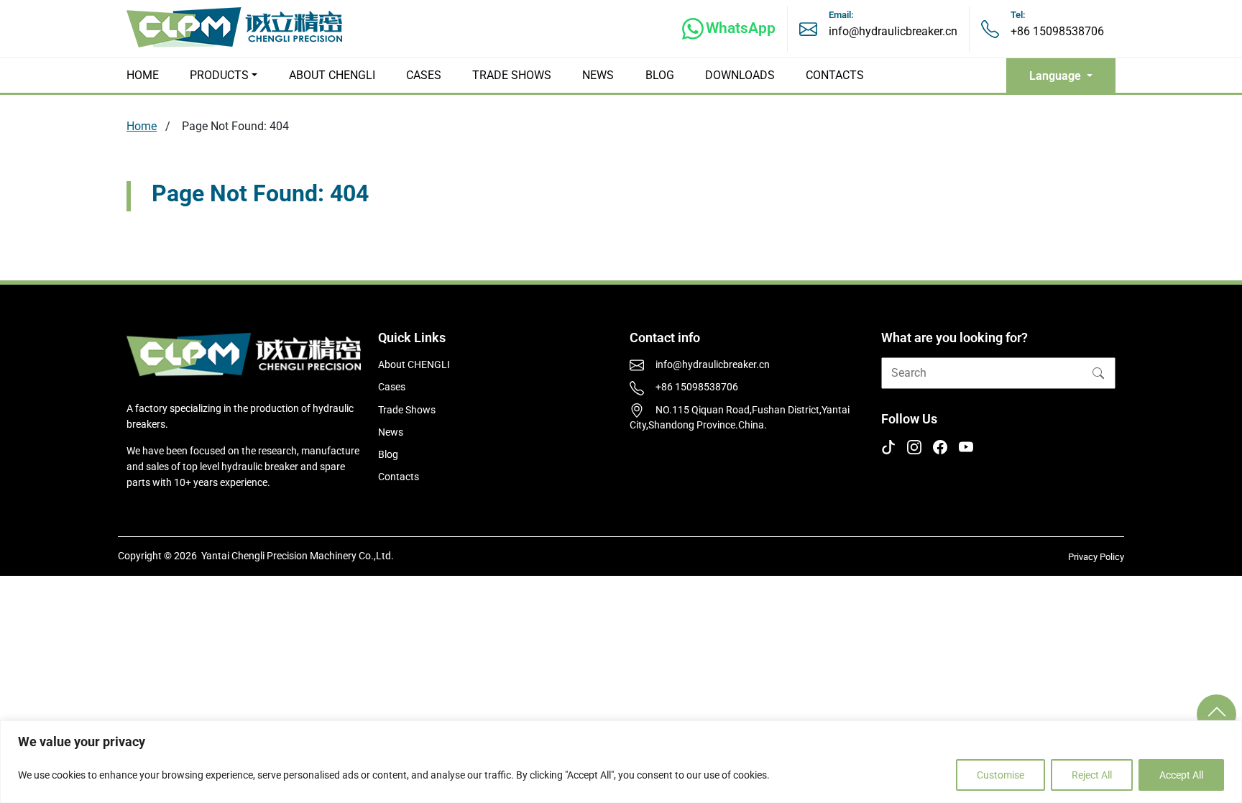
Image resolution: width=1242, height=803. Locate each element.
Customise (1000, 775)
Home (141, 126)
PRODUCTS (219, 75)
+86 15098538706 (1057, 31)
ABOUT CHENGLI (332, 75)
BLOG (659, 75)
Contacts (398, 477)
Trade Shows (407, 410)
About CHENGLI (414, 365)
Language (1056, 76)
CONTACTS (835, 75)
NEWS (598, 75)
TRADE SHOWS (511, 75)
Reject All (1092, 775)
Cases (391, 387)
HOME (142, 75)
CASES (423, 75)
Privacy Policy (1096, 556)
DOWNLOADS (740, 75)
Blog (388, 455)
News (390, 432)
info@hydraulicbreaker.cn (893, 31)
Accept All (1181, 775)
